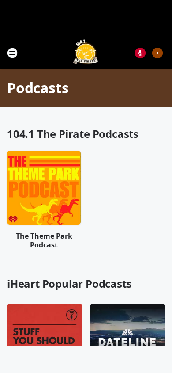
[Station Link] (86, 52)
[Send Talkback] (140, 53)
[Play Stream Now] (157, 53)
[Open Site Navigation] (12, 53)
